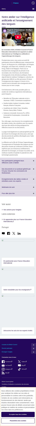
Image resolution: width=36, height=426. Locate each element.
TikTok (23, 369)
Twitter (23, 361)
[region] (18, 406)
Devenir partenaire (7, 348)
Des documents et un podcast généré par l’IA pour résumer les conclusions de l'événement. (16, 172)
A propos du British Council (9, 344)
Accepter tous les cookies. (18, 414)
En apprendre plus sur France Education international (17, 220)
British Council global (7, 381)
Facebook (8, 361)
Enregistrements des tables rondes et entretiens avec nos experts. (15, 181)
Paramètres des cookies (18, 420)
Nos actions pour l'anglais (12, 210)
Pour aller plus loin (12, 194)
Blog (22, 365)
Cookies (4, 386)
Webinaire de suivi (12, 188)
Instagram (8, 369)
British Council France (6, 3)
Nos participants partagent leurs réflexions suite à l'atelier (14, 163)
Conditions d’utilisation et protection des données (15, 384)
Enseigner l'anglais (7, 352)
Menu (4, 9)
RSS (6, 373)
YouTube (7, 365)
